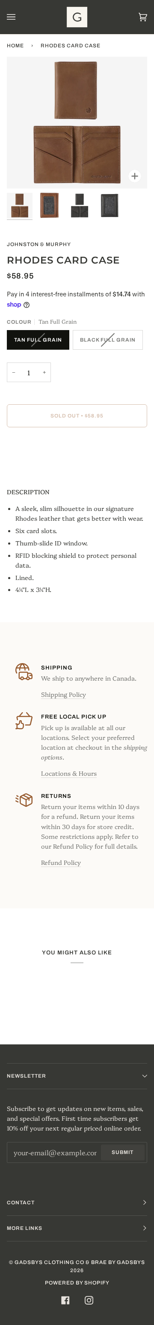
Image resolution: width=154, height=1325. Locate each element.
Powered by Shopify (77, 1283)
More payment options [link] (41, 467)
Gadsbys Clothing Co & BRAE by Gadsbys (80, 1262)
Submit (122, 1152)
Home (15, 46)
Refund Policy (61, 862)
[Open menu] (20, 17)
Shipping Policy (63, 694)
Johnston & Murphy (39, 244)
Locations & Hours (69, 773)
